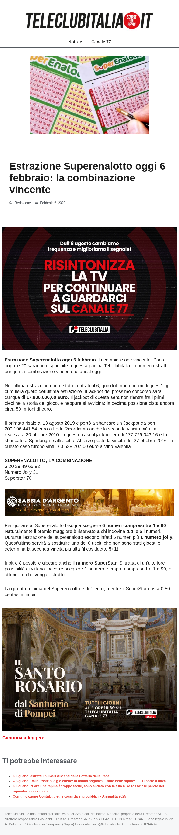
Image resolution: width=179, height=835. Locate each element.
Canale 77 (101, 42)
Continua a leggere (23, 737)
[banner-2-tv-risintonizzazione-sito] (89, 288)
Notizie (75, 42)
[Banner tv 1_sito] (89, 669)
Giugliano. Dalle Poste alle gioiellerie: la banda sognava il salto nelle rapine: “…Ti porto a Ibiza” (90, 781)
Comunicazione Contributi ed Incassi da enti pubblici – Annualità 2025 (69, 796)
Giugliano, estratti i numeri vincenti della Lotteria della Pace (61, 776)
